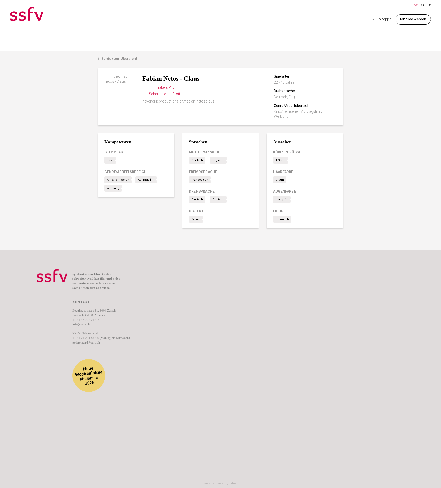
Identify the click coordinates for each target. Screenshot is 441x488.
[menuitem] (190, 283)
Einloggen (382, 19)
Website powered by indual (220, 483)
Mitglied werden (413, 19)
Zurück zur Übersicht (117, 58)
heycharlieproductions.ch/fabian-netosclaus (178, 101)
